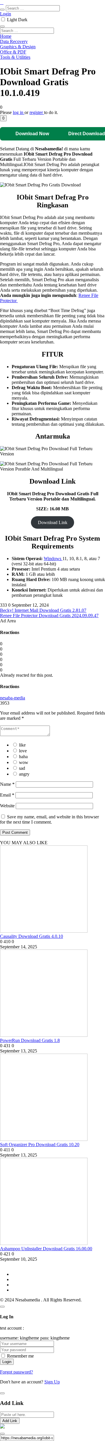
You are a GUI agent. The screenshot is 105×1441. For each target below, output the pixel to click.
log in (18, 112)
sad (22, 768)
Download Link (52, 522)
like (22, 744)
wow (23, 762)
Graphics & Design (18, 46)
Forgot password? (16, 1371)
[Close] (2, 1307)
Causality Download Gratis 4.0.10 (31, 936)
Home (5, 36)
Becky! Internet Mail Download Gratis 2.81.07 (43, 610)
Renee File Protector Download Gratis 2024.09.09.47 (49, 615)
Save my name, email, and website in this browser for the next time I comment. (49, 819)
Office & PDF (13, 51)
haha (23, 756)
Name (7, 784)
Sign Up (52, 1381)
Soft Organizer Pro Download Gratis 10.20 (39, 1144)
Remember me (20, 1355)
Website (7, 805)
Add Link (9, 1421)
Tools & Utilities (15, 57)
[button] (3, 118)
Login (5, 13)
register (36, 112)
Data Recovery (14, 41)
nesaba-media (12, 697)
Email (7, 794)
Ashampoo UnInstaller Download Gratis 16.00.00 (46, 1248)
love (23, 750)
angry (24, 774)
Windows (53, 558)
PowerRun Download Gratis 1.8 (30, 1040)
